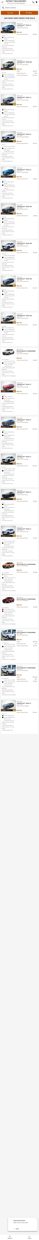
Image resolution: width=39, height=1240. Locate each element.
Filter (30, 13)
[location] (36, 2)
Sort (11, 13)
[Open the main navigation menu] (2, 2)
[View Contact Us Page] (33, 2)
